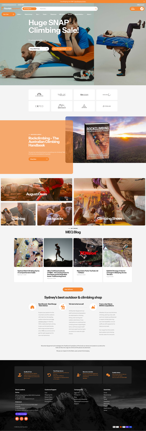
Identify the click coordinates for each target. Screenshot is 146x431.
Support (76, 403)
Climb (105, 392)
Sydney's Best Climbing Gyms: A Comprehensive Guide (28, 272)
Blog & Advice (107, 408)
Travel (105, 399)
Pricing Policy (48, 401)
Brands (106, 406)
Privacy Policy (49, 399)
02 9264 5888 (21, 4)
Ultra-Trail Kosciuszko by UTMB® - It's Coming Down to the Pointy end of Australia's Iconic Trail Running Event (58, 273)
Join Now (85, 378)
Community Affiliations (80, 399)
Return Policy (48, 397)
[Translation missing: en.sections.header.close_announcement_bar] (144, 1)
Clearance (106, 401)
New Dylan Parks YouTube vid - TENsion (87, 272)
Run (105, 397)
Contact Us (77, 395)
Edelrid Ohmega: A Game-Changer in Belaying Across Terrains (116, 272)
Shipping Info (48, 395)
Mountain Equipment (23, 426)
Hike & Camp (107, 395)
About (105, 410)
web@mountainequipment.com (9, 4)
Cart (46, 392)
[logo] (39, 95)
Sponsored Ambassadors (81, 401)
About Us (76, 392)
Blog (75, 397)
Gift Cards (106, 403)
